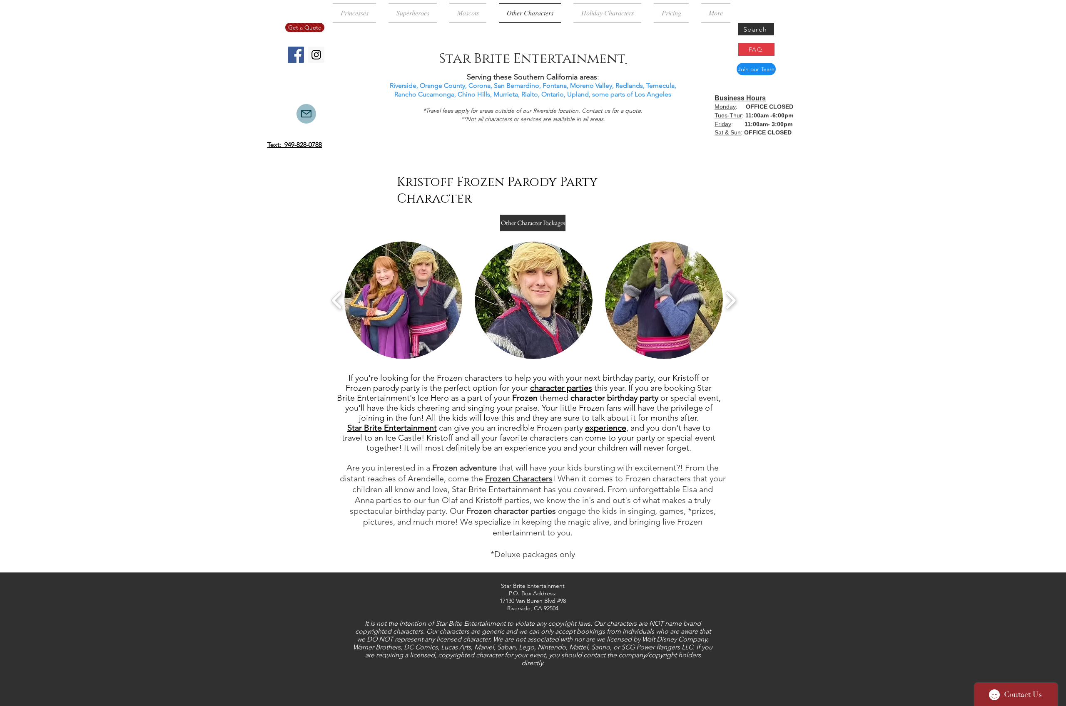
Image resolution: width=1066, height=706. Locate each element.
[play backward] (337, 300)
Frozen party (560, 428)
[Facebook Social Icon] (296, 55)
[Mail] (306, 114)
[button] (403, 300)
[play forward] (730, 300)
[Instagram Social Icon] (316, 55)
